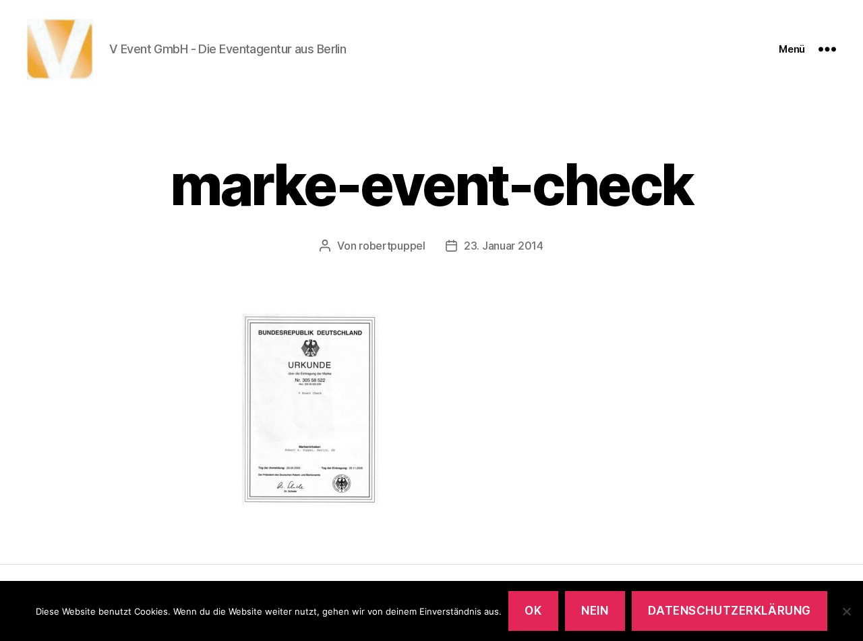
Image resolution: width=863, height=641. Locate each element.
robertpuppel (392, 245)
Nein (594, 610)
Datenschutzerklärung (729, 610)
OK (533, 610)
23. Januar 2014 (503, 245)
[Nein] (846, 611)
